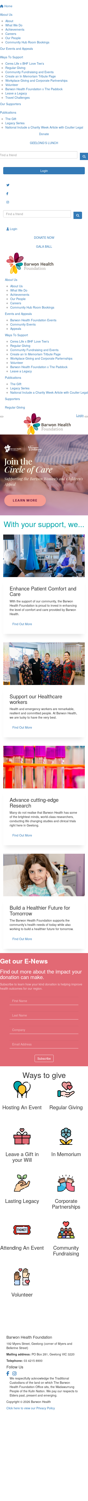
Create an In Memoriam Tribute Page (30, 76)
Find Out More (22, 624)
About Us (11, 279)
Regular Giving (15, 68)
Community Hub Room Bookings (27, 42)
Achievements (14, 29)
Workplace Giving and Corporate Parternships (41, 358)
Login (44, 171)
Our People (13, 38)
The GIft (15, 384)
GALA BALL (44, 246)
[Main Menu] (1, 416)
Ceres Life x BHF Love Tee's (24, 63)
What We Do (13, 25)
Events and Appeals (18, 314)
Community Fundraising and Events (29, 72)
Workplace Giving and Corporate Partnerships (36, 80)
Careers (10, 33)
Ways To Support (16, 335)
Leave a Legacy (16, 93)
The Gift (10, 119)
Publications (13, 377)
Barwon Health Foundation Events (33, 320)
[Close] (86, 416)
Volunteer (11, 85)
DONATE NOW (44, 237)
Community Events (23, 324)
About (9, 21)
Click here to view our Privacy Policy (30, 1408)
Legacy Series (15, 123)
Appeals (15, 328)
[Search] (77, 215)
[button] (22, 1104)
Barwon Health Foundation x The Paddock (34, 89)
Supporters (12, 399)
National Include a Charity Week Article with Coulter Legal (44, 127)
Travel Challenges (17, 97)
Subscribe (44, 1058)
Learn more (25, 500)
